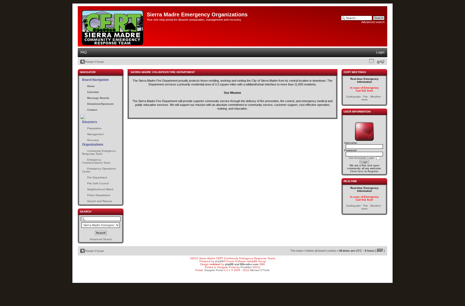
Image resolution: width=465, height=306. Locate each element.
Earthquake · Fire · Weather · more (364, 98)
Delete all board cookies (321, 250)
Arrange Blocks (371, 60)
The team (296, 250)
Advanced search (373, 22)
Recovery (93, 140)
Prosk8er (246, 267)
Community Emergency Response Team (99, 152)
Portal (89, 61)
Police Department (98, 195)
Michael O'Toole (260, 270)
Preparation (94, 128)
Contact (92, 109)
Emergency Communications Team (96, 161)
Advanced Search (101, 239)
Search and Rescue (99, 201)
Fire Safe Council (97, 183)
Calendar (93, 92)
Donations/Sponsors (100, 103)
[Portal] (113, 27)
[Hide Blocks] (79, 67)
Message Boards (98, 97)
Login (380, 52)
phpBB (219, 261)
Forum (99, 61)
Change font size (381, 61)
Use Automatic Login (362, 157)
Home (91, 86)
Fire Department (97, 177)
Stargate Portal (213, 270)
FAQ (83, 52)
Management (95, 134)
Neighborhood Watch (100, 189)
